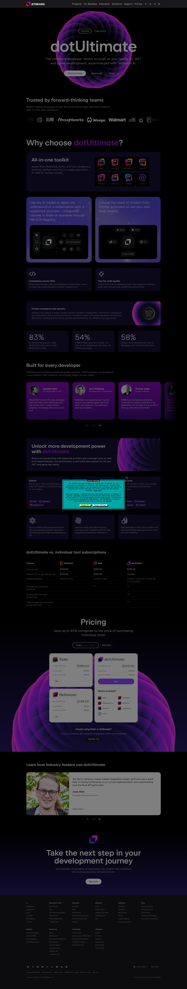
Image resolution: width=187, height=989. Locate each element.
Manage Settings (100, 505)
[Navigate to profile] (150, 4)
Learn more (98, 490)
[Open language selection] (159, 4)
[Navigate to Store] (154, 4)
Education (104, 4)
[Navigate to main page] (35, 4)
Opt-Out (108, 501)
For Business (90, 4)
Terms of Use (105, 497)
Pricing (138, 4)
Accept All (85, 505)
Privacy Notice (88, 497)
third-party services (77, 499)
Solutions (117, 4)
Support (128, 4)
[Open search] (146, 4)
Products (77, 4)
